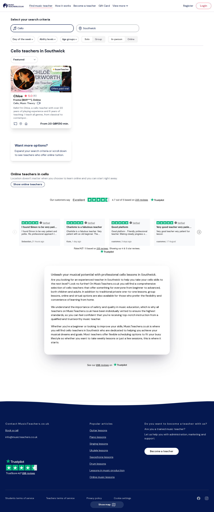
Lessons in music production (107, 470)
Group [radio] (98, 39)
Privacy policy (94, 498)
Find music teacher (40, 6)
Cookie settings (122, 498)
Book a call (11, 430)
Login (203, 6)
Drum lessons (98, 463)
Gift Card (104, 6)
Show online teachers (27, 184)
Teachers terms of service (60, 498)
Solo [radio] (87, 39)
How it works (63, 6)
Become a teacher (85, 6)
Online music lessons (102, 477)
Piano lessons (98, 437)
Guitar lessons (98, 430)
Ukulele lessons (99, 450)
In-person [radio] (116, 39)
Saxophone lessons (101, 457)
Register (188, 6)
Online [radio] (131, 39)
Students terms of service (19, 498)
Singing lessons (99, 443)
